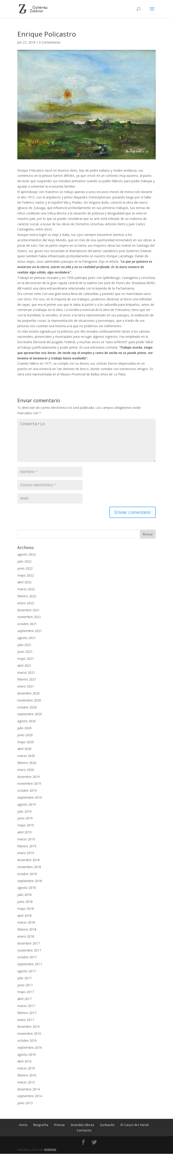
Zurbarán (107, 1125)
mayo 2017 (25, 992)
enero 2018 (25, 936)
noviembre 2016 (29, 1033)
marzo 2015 (26, 1082)
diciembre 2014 (28, 1089)
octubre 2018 (27, 874)
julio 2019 (24, 811)
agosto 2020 (26, 721)
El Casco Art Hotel (135, 1125)
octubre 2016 (27, 1040)
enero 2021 (25, 686)
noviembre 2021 (29, 617)
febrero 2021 (26, 679)
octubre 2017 (27, 957)
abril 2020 (24, 749)
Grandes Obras (82, 1125)
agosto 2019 (26, 804)
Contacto (84, 1130)
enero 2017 (25, 1020)
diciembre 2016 (28, 1026)
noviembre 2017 (29, 950)
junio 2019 (25, 818)
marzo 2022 (26, 589)
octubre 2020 (27, 707)
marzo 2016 (26, 1068)
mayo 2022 (25, 575)
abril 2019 (24, 832)
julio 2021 (24, 645)
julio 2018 (24, 894)
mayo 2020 (25, 742)
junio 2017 (25, 985)
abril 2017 (24, 999)
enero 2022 (25, 603)
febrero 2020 (26, 763)
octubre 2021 (27, 624)
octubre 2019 (27, 790)
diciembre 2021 (28, 610)
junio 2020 (25, 735)
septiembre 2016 (29, 1047)
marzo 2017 (26, 1006)
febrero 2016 (26, 1075)
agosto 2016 (26, 1054)
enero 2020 (25, 770)
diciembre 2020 (28, 693)
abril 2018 (24, 915)
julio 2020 (24, 728)
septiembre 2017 (29, 964)
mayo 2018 (25, 908)
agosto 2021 (26, 638)
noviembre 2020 (29, 700)
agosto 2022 (26, 554)
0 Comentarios (50, 42)
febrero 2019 (26, 846)
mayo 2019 (25, 825)
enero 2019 (25, 853)
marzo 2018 (26, 922)
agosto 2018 (26, 887)
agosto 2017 (26, 971)
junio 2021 (25, 651)
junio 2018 (25, 901)
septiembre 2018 (29, 881)
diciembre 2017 (28, 943)
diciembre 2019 (28, 777)
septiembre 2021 (29, 631)
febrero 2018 (26, 929)
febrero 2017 (26, 1013)
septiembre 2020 (29, 714)
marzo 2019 (26, 839)
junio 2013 (25, 1103)
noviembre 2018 (29, 867)
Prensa (59, 1125)
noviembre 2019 (29, 783)
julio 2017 (24, 978)
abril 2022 (24, 582)
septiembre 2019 (29, 797)
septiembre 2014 (29, 1096)
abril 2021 (24, 665)
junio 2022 (25, 568)
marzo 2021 (26, 672)
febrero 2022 (26, 596)
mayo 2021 (25, 658)
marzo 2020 (26, 756)
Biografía (40, 1125)
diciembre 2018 (28, 860)
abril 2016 (24, 1061)
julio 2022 (24, 561)
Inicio (23, 1125)
